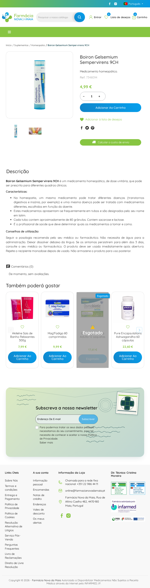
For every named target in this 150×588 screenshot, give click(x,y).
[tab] (17, 171)
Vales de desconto (39, 511)
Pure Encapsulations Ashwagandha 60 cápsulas (128, 337)
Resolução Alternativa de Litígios (13, 526)
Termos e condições (11, 488)
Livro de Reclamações (13, 556)
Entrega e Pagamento (12, 497)
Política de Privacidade (12, 506)
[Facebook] (110, 3)
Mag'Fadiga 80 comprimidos (57, 335)
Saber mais (46, 442)
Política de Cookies (11, 515)
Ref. (82, 77)
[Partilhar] (81, 128)
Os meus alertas (38, 520)
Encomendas (41, 489)
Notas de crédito (38, 497)
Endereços (39, 504)
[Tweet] (87, 128)
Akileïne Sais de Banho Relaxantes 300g (22, 337)
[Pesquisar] (79, 17)
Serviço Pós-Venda (12, 537)
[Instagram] (116, 3)
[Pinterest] (92, 128)
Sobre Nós (11, 480)
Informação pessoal (40, 482)
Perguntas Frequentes (12, 546)
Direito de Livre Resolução (14, 565)
